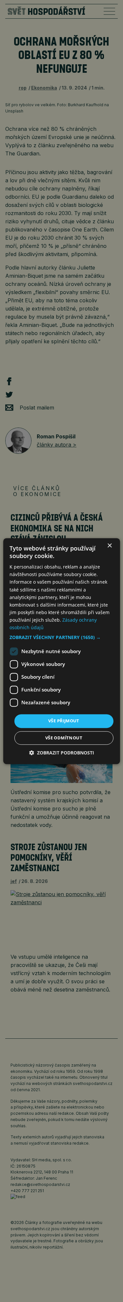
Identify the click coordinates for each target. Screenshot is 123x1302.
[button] (61, 638)
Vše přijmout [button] (63, 721)
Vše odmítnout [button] (63, 738)
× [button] (109, 545)
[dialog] (61, 651)
